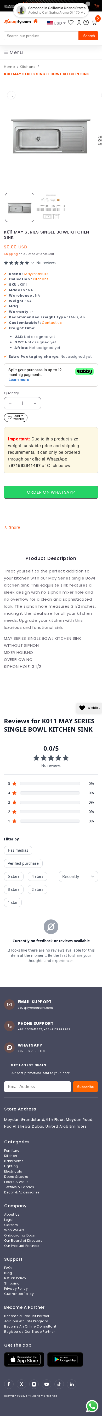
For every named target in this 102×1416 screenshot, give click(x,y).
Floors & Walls (16, 1182)
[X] (21, 1384)
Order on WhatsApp (51, 492)
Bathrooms (14, 1161)
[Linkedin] (71, 1384)
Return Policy (15, 1278)
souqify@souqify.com (35, 1008)
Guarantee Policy (19, 1293)
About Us (12, 1214)
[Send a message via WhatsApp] (92, 1406)
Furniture (11, 1150)
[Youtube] (46, 1384)
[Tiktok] (59, 1384)
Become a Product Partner (26, 1316)
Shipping (11, 254)
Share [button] (14, 527)
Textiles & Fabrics (19, 1187)
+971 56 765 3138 (31, 1051)
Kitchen (10, 1155)
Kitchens (28, 66)
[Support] (86, 22)
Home (9, 66)
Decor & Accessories (21, 1192)
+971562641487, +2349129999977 (44, 1029)
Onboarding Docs (19, 1235)
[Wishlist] (71, 22)
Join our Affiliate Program (26, 1321)
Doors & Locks (16, 1176)
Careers (11, 1225)
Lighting (11, 1166)
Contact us (52, 322)
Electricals (13, 1171)
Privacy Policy (16, 1288)
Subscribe (85, 1087)
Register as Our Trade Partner (29, 1331)
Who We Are (14, 1230)
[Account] (79, 22)
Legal (9, 1219)
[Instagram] (34, 1384)
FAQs (8, 1267)
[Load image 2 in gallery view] (51, 207)
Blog (8, 1273)
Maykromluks (36, 273)
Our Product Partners (21, 1245)
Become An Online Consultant (30, 1326)
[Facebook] (9, 1384)
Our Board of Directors (23, 1240)
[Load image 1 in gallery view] (19, 207)
